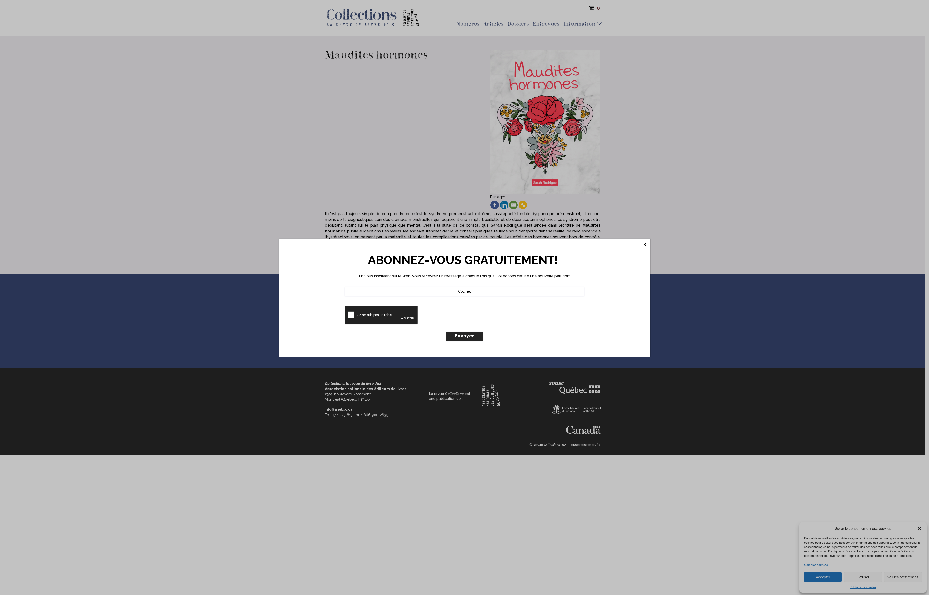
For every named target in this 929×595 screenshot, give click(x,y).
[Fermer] (644, 244)
